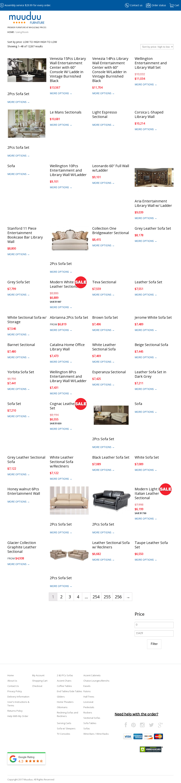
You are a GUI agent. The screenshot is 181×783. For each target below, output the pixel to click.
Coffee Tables (64, 686)
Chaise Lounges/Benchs (96, 680)
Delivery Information (18, 696)
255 (107, 597)
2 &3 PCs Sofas (65, 675)
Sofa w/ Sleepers (66, 728)
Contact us (136, 5)
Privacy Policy (14, 691)
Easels (86, 686)
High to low (48, 42)
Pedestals (88, 707)
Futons (87, 691)
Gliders (61, 696)
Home (10, 32)
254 (96, 597)
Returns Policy (15, 710)
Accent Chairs (64, 680)
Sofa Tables (89, 723)
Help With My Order (17, 716)
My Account (38, 675)
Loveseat (88, 701)
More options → (18, 102)
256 (118, 597)
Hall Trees (88, 696)
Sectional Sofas (91, 717)
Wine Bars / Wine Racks (96, 733)
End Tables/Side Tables (69, 691)
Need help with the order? (136, 714)
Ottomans (62, 707)
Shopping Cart (39, 680)
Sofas (86, 728)
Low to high (31, 42)
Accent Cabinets (92, 675)
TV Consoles (63, 733)
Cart (176, 5)
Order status (159, 5)
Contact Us (13, 686)
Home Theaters (65, 701)
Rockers (87, 712)
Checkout (37, 686)
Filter (154, 643)
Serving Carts (64, 723)
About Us (12, 680)
